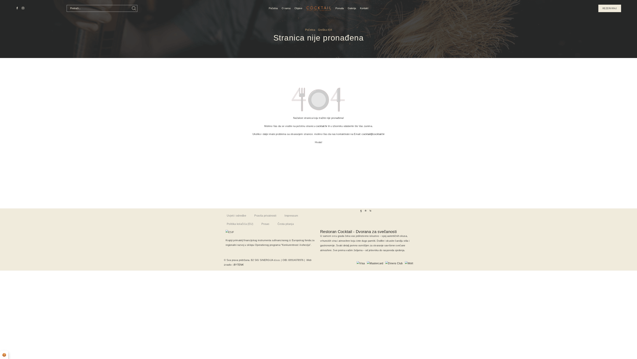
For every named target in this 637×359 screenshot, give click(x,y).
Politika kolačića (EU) (240, 224)
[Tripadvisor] (370, 210)
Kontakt (364, 8)
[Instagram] (23, 8)
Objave (298, 8)
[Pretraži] (134, 8)
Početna (273, 8)
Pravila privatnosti (265, 215)
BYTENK (239, 264)
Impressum (291, 215)
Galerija (352, 8)
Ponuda (339, 8)
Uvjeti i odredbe (236, 215)
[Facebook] (17, 8)
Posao (265, 224)
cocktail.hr (321, 126)
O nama (286, 8)
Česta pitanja (286, 224)
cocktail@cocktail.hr (373, 134)
